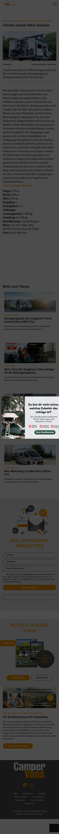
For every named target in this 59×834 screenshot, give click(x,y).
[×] (29, 416)
